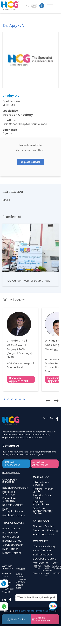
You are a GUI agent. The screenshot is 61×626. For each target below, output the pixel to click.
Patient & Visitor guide (43, 490)
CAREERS (19, 585)
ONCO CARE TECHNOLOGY (7, 567)
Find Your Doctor (43, 526)
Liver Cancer (10, 549)
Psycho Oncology (13, 515)
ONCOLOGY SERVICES (9, 481)
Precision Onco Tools (42, 497)
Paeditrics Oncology (8, 493)
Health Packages (43, 534)
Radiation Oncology (15, 488)
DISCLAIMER (37, 573)
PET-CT (5, 576)
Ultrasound (7, 583)
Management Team (45, 563)
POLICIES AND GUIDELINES (47, 568)
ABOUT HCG (47, 574)
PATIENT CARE (41, 521)
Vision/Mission (42, 550)
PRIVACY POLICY (37, 567)
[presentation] (48, 400)
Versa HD (6, 592)
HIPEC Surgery (8, 589)
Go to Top (48, 418)
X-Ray (4, 579)
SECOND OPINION (19, 575)
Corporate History (44, 546)
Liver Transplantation (12, 510)
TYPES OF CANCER (13, 523)
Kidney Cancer (11, 553)
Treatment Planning (45, 530)
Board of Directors (44, 558)
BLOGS (18, 588)
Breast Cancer (11, 528)
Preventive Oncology (9, 499)
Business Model (42, 554)
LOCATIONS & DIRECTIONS (21, 580)
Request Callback (30, 162)
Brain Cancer (10, 532)
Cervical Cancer (12, 545)
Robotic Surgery (12, 505)
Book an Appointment (18, 379)
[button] (4, 399)
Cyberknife (6, 573)
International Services (41, 483)
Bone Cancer (10, 537)
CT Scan (5, 586)
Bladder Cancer (12, 541)
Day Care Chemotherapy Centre (43, 511)
